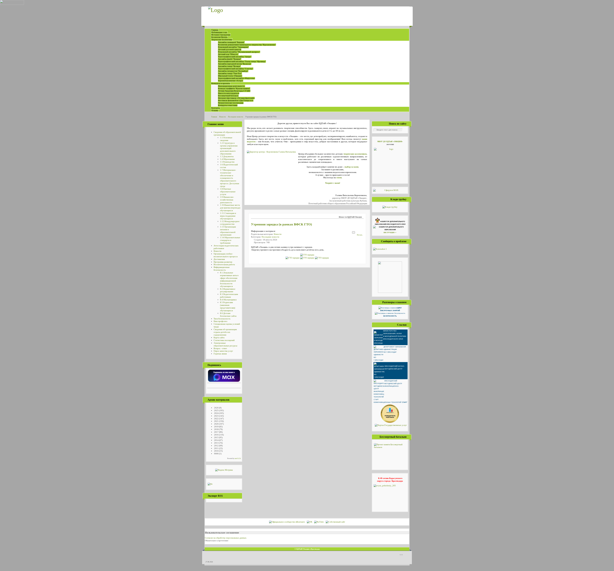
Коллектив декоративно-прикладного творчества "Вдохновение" (247, 44)
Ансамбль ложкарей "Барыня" (231, 42)
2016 (216, 435)
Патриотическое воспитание (231, 103)
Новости (277, 234)
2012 (216, 445)
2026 (216, 408)
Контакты (215, 108)
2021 (216, 421)
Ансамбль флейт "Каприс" (229, 59)
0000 (216, 453)
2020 (216, 424)
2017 (216, 432)
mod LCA (238, 458)
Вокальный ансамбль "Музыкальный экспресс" (239, 52)
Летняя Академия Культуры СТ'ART (234, 91)
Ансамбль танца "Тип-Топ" (230, 73)
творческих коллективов (355, 154)
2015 (216, 437)
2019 (216, 426)
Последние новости (270, 237)
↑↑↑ (401, 554)
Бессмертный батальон (228, 95)
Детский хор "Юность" (228, 54)
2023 (216, 416)
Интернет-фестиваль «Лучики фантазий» (236, 98)
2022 (216, 418)
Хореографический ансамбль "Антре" (235, 56)
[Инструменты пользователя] (353, 232)
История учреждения (220, 35)
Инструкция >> (390, 232)
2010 (216, 451)
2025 (216, 410)
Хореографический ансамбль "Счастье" (235, 68)
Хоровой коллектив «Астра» (230, 80)
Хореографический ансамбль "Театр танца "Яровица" (242, 61)
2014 (216, 440)
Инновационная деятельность (231, 86)
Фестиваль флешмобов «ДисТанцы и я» (235, 100)
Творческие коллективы (221, 39)
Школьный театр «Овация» (230, 76)
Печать (359, 235)
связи (339, 177)
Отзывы (214, 110)
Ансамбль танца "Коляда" (229, 66)
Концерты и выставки (227, 105)
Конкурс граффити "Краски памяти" (234, 88)
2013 (216, 443)
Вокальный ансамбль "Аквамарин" (233, 47)
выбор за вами (351, 167)
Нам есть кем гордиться (228, 93)
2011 (216, 448)
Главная (214, 30)
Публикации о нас (219, 32)
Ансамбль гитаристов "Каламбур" (233, 71)
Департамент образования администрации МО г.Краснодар (395, 349)
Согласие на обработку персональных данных (225, 538)
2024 (216, 413)
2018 (216, 429)
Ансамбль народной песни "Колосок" (234, 64)
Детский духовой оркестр (229, 49)
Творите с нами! (332, 183)
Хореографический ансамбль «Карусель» (236, 78)
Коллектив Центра (219, 37)
